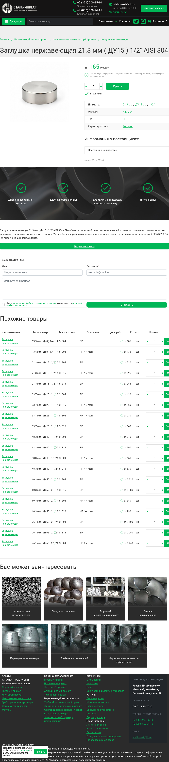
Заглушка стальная (63, 611)
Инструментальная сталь (17, 698)
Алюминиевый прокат (57, 690)
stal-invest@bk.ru (124, 4)
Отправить (127, 304)
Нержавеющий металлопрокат (31, 39)
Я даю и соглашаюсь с (44, 304)
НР (124, 119)
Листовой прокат (12, 694)
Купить (117, 86)
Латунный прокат (54, 687)
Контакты (125, 21)
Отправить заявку (84, 246)
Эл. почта (92, 266)
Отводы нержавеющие (147, 613)
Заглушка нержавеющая (114, 39)
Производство (95, 698)
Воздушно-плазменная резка (103, 736)
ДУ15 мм (141, 104)
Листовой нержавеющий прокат (63, 706)
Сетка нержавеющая (56, 713)
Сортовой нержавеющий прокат (105, 613)
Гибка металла (94, 706)
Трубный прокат (11, 690)
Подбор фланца (95, 717)
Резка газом (93, 732)
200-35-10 (89, 2)
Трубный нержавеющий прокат (62, 702)
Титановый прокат (55, 694)
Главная (4, 39)
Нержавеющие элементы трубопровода (74, 39)
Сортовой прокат (12, 687)
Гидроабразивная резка (100, 739)
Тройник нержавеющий (74, 658)
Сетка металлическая (14, 706)
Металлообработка (97, 702)
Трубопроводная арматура (17, 702)
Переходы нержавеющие (24, 658)
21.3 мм (128, 104)
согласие (24, 750)
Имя (4, 266)
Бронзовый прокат (55, 683)
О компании (106, 21)
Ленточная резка (96, 724)
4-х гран (128, 126)
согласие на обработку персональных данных (34, 303)
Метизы (6, 709)
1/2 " (152, 104)
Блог (89, 687)
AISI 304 (128, 111)
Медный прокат (53, 679)
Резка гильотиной (97, 728)
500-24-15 (89, 10)
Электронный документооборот (105, 690)
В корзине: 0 (159, 21)
